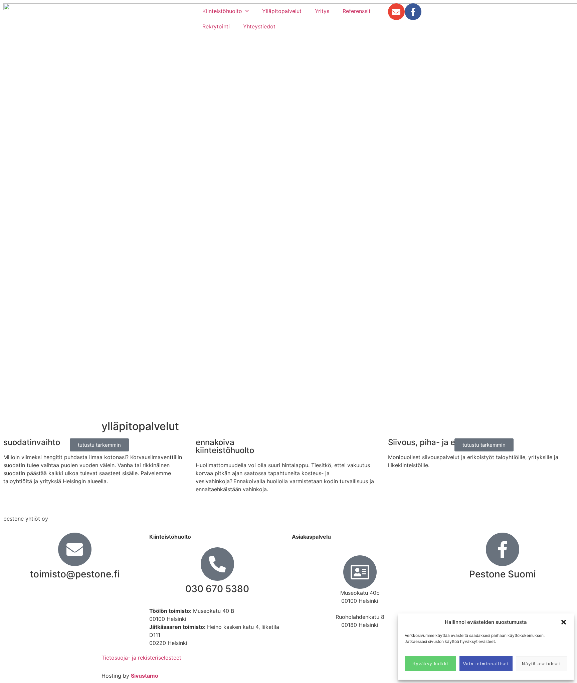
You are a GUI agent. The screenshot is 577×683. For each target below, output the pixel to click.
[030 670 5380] (217, 564)
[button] (563, 622)
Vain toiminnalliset (486, 664)
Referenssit (357, 11)
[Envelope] (396, 11)
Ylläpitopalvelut (282, 11)
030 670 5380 (217, 588)
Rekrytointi (216, 26)
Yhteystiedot (259, 26)
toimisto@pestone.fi (75, 574)
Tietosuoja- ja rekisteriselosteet (141, 657)
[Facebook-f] (413, 11)
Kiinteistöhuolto (222, 11)
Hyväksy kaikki (430, 664)
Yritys (322, 11)
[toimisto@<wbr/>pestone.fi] (74, 549)
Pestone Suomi (502, 574)
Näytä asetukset (541, 664)
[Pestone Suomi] (502, 549)
